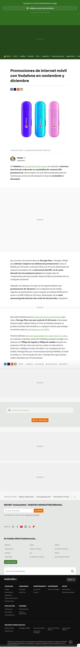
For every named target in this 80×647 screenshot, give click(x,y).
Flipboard (18, 89)
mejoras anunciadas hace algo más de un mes (46, 336)
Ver (41, 420)
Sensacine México (39, 628)
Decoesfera (8, 612)
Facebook (11, 89)
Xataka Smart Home (11, 598)
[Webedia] (10, 579)
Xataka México (9, 628)
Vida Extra (22, 592)
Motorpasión (66, 589)
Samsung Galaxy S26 (44, 497)
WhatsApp (8, 557)
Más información (13, 645)
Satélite (22, 56)
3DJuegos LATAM (24, 628)
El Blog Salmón (24, 609)
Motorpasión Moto (68, 592)
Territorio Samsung (61, 549)
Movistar (8, 545)
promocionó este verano (35, 166)
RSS (29, 526)
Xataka (7, 589)
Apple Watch (71, 56)
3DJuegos (22, 589)
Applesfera (8, 595)
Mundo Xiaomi (9, 601)
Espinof (35, 592)
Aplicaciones (9, 549)
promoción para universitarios (47, 317)
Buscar (72, 571)
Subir (70, 580)
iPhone (57, 553)
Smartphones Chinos (37, 557)
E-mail (21, 89)
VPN (37, 56)
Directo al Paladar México (53, 629)
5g (30, 553)
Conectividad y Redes (62, 557)
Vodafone (29, 364)
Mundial (30, 56)
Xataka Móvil (9, 592)
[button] (21, 158)
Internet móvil (52, 364)
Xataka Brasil (9, 631)
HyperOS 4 (45, 56)
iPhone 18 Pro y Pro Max (61, 497)
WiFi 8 (8, 56)
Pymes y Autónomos (23, 613)
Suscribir (38, 511)
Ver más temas (10, 562)
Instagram (25, 526)
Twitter (15, 89)
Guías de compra (35, 549)
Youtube (21, 526)
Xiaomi (57, 545)
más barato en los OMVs (38, 329)
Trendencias (9, 609)
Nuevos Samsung (58, 56)
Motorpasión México (66, 629)
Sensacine (36, 589)
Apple (32, 545)
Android (7, 553)
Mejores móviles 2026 (26, 497)
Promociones (39, 364)
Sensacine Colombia (36, 632)
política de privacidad (32, 515)
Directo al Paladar (53, 589)
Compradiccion (10, 615)
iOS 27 (15, 56)
